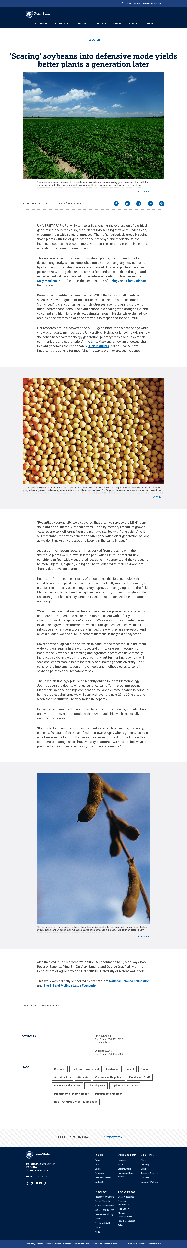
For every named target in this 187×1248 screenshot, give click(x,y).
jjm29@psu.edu (103, 1035)
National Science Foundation (129, 981)
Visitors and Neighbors (109, 1077)
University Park (96, 1085)
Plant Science (136, 281)
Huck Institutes (98, 346)
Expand (142, 191)
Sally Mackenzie (48, 281)
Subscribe (111, 1137)
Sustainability (62, 1077)
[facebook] (116, 204)
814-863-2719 (115, 1039)
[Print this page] (161, 203)
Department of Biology (108, 1093)
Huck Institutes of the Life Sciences (75, 1102)
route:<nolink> (102, 1042)
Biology (114, 281)
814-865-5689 (115, 1054)
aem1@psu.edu (103, 1050)
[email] (150, 204)
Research (93, 40)
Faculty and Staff (139, 1077)
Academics (112, 1069)
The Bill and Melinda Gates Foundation (70, 986)
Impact (130, 1069)
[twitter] (127, 204)
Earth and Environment (85, 1069)
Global (145, 1069)
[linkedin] (138, 204)
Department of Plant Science (71, 1093)
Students (82, 1077)
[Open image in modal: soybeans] (93, 431)
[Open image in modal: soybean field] (93, 125)
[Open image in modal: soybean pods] (93, 848)
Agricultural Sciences (125, 1085)
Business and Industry (67, 1085)
